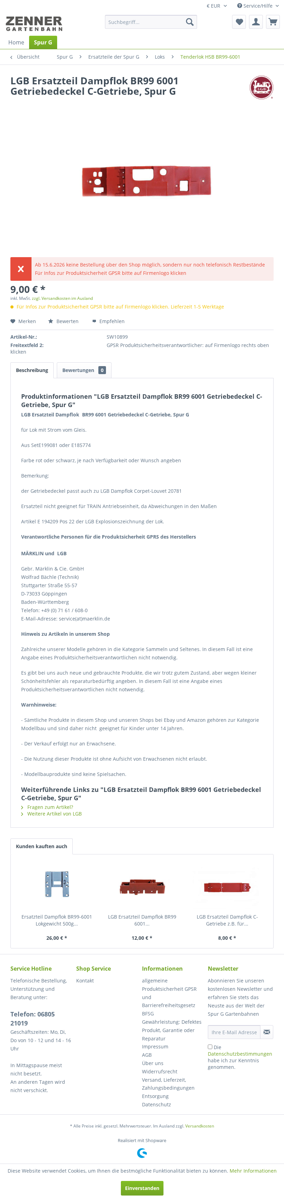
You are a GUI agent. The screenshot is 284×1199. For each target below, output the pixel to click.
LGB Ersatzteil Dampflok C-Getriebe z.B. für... (227, 920)
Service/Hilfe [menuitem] (258, 5)
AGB (147, 1055)
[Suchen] (190, 22)
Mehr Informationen (253, 1170)
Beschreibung (32, 370)
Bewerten (67, 321)
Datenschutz (156, 1104)
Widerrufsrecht (159, 1071)
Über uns (152, 1063)
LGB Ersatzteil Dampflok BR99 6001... (142, 920)
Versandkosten (199, 1126)
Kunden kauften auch (41, 846)
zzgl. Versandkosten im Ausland (62, 298)
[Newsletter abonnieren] (266, 1032)
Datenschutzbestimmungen (240, 1053)
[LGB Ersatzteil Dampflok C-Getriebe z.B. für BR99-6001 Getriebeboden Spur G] (227, 885)
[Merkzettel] (239, 22)
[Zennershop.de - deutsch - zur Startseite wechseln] (34, 23)
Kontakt (85, 980)
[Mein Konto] (256, 22)
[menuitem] (151, 22)
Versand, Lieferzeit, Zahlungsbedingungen (168, 1083)
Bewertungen (83, 370)
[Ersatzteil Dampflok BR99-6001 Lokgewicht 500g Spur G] (57, 885)
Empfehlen (111, 321)
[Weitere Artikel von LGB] (261, 87)
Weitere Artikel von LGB (54, 813)
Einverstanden (142, 1188)
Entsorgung (155, 1096)
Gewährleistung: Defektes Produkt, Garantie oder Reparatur (172, 1030)
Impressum (155, 1046)
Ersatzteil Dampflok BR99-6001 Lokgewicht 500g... (56, 920)
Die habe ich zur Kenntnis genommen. (240, 1057)
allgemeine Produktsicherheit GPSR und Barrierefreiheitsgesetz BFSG (169, 997)
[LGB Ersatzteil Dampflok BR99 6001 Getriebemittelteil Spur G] (142, 885)
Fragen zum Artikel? (49, 807)
